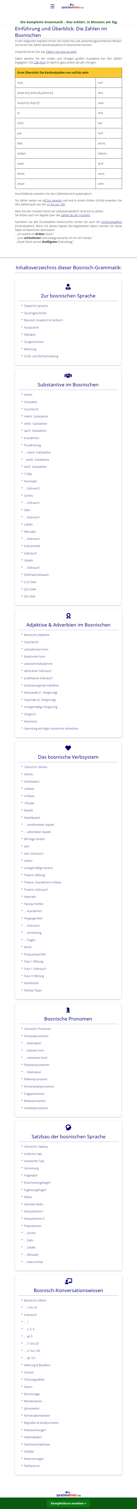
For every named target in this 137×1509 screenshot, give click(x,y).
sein (26, 846)
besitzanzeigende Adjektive (41, 685)
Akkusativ (30, 532)
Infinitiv (28, 774)
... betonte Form (34, 1050)
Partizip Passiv (33, 990)
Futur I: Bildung (33, 961)
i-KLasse (29, 803)
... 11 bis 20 (31, 1343)
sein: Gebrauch (33, 854)
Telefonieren (32, 1466)
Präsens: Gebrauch (36, 890)
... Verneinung (32, 933)
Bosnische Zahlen (35, 1300)
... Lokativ (30, 1247)
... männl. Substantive (37, 452)
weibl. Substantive (35, 424)
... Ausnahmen (33, 911)
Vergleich (30, 714)
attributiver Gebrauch (37, 671)
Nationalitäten (33, 1437)
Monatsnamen (33, 1401)
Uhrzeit (28, 1372)
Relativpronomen (35, 1101)
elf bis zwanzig (52, 200)
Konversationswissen (37, 1415)
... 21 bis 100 (32, 1351)
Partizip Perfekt (33, 904)
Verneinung (31, 1168)
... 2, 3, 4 (29, 1329)
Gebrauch (30, 553)
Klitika (28, 1197)
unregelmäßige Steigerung (40, 707)
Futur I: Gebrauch (35, 969)
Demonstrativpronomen (39, 1086)
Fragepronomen (34, 1094)
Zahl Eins (39, 62)
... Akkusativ (31, 1255)
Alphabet (30, 334)
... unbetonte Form (35, 1058)
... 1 (26, 1322)
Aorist (27, 947)
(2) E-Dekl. (30, 589)
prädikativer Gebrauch (38, 678)
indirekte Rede (33, 1204)
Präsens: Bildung (34, 875)
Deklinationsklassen (36, 575)
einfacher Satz (33, 1154)
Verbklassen (31, 782)
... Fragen (29, 940)
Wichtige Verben (34, 839)
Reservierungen (34, 1459)
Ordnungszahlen (111, 222)
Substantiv (30, 402)
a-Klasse (29, 789)
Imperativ (30, 897)
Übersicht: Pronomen (37, 1029)
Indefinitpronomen (36, 1108)
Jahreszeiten (31, 1408)
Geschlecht (31, 409)
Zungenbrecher (34, 342)
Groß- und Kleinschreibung (41, 356)
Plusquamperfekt (35, 954)
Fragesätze (30, 1175)
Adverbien (30, 721)
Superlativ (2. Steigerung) (39, 700)
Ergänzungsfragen (35, 1190)
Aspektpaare (32, 818)
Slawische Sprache (36, 306)
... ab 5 (28, 1336)
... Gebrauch (32, 488)
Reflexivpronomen (35, 1079)
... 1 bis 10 (30, 1307)
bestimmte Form (34, 656)
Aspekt (28, 810)
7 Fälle (28, 474)
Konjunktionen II (34, 1219)
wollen (28, 861)
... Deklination (32, 1043)
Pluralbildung (32, 445)
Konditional (31, 983)
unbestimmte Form (36, 649)
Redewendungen (35, 1430)
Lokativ (28, 524)
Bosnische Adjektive (36, 635)
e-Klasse (29, 796)
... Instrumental (33, 1262)
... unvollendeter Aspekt (39, 825)
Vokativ (28, 560)
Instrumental (32, 546)
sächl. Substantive (35, 431)
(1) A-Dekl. (30, 582)
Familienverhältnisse (37, 1444)
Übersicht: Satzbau (36, 1147)
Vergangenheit (33, 918)
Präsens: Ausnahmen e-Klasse (42, 882)
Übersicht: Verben (35, 767)
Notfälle (29, 1451)
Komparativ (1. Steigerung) (40, 692)
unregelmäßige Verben (38, 868)
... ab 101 (30, 1358)
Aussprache (31, 327)
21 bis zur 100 (56, 204)
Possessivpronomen (36, 1065)
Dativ (27, 510)
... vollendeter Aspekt (37, 832)
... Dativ (28, 1240)
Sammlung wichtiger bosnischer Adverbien (51, 728)
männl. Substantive (36, 416)
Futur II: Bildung (34, 976)
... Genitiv (30, 1233)
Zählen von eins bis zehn (61, 52)
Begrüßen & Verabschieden (41, 1423)
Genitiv (28, 496)
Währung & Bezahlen (37, 1365)
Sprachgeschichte (35, 313)
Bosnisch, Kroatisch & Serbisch (43, 320)
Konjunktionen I (34, 1211)
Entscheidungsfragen (37, 1183)
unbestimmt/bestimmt (38, 664)
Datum (28, 1387)
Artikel (28, 395)
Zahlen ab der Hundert (75, 215)
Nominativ (30, 481)
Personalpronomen (36, 1036)
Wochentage (32, 1394)
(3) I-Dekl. (30, 596)
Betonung (30, 349)
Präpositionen (33, 1226)
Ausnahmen (31, 438)
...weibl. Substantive (36, 460)
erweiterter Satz (34, 1161)
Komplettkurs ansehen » (68, 1503)
